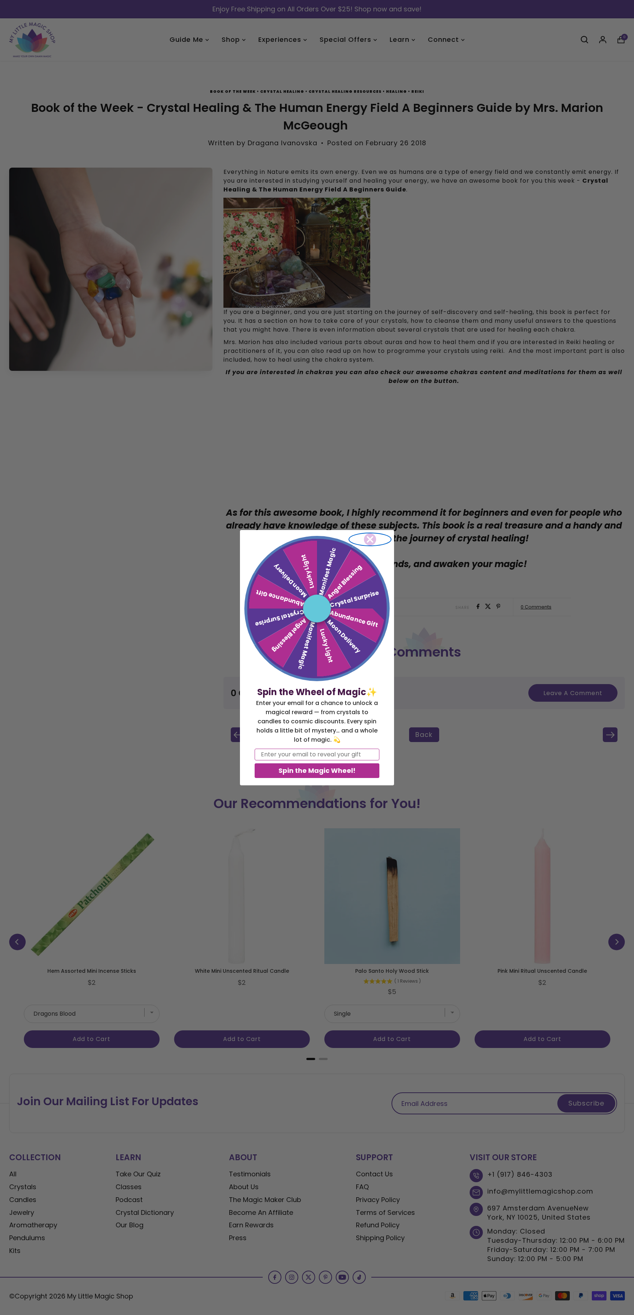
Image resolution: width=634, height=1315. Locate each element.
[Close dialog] (370, 539)
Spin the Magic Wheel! (317, 770)
